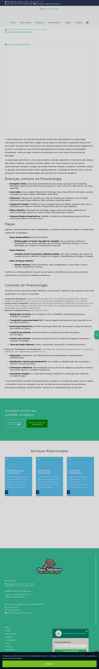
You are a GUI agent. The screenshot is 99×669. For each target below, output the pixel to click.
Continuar (49, 664)
